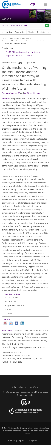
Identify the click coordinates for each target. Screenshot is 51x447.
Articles (5, 25)
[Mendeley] (5, 323)
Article (9, 32)
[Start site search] (47, 25)
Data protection (34, 440)
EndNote (8, 313)
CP (32, 4)
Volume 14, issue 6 (19, 25)
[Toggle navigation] (45, 4)
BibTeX (8, 309)
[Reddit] (11, 323)
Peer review (20, 32)
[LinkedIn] (22, 323)
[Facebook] (16, 323)
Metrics (31, 32)
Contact (11, 440)
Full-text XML (10, 301)
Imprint (21, 440)
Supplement (10, 305)
